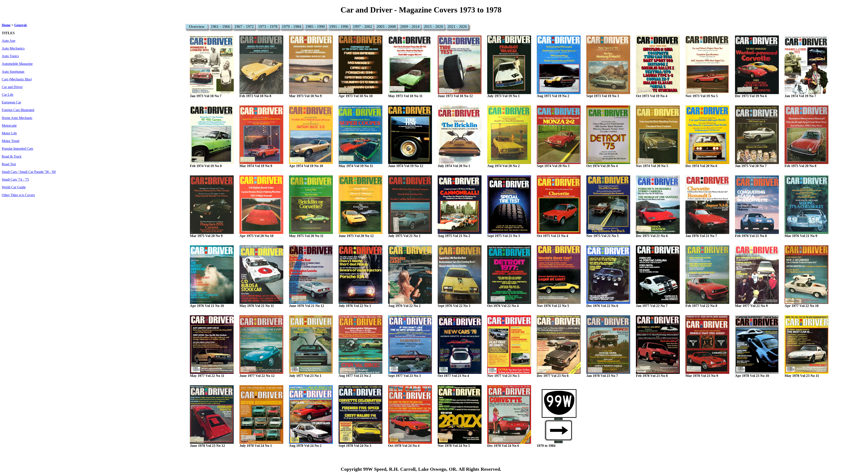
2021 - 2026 (457, 26)
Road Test (9, 164)
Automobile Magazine (17, 64)
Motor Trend (10, 141)
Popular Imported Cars (17, 149)
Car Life (7, 95)
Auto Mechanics (13, 48)
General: (20, 25)
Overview (197, 26)
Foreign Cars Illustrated (18, 110)
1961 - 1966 (220, 26)
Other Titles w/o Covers (18, 195)
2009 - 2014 (409, 26)
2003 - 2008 (386, 26)
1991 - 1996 (338, 26)
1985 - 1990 (315, 26)
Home (6, 25)
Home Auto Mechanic (17, 118)
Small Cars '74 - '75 (15, 180)
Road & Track (11, 157)
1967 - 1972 (244, 26)
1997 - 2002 (362, 26)
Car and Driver (12, 87)
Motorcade (9, 126)
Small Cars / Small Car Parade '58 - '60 (29, 172)
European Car (11, 102)
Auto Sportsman (13, 72)
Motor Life (9, 133)
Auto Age (8, 41)
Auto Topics (10, 56)
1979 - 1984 (291, 26)
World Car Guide (14, 187)
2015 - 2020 (433, 26)
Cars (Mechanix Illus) (17, 79)
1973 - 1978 (267, 26)
